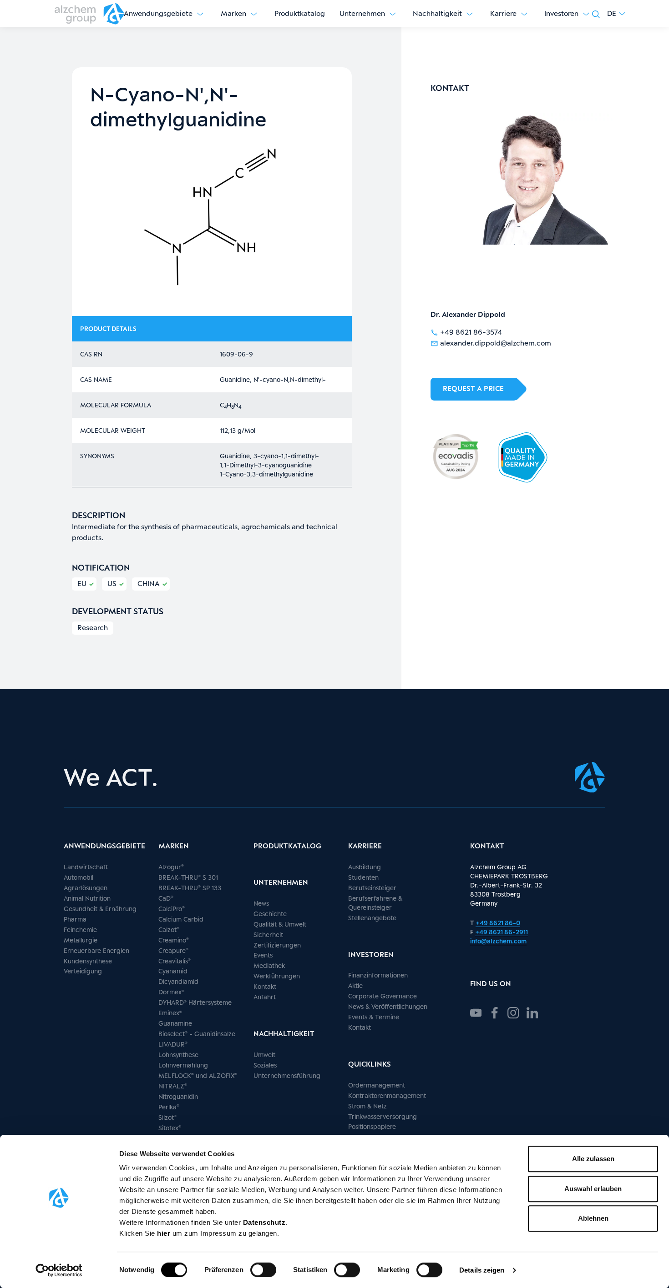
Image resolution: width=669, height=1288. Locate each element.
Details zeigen (481, 1270)
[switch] (263, 1270)
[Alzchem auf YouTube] (475, 1011)
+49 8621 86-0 (498, 923)
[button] (616, 13)
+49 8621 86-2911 (501, 932)
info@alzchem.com (498, 941)
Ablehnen (593, 1218)
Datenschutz (264, 1222)
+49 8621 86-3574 (471, 332)
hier (164, 1233)
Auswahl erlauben (593, 1189)
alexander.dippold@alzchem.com (495, 343)
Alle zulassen (593, 1159)
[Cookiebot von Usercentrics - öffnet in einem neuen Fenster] (59, 1270)
